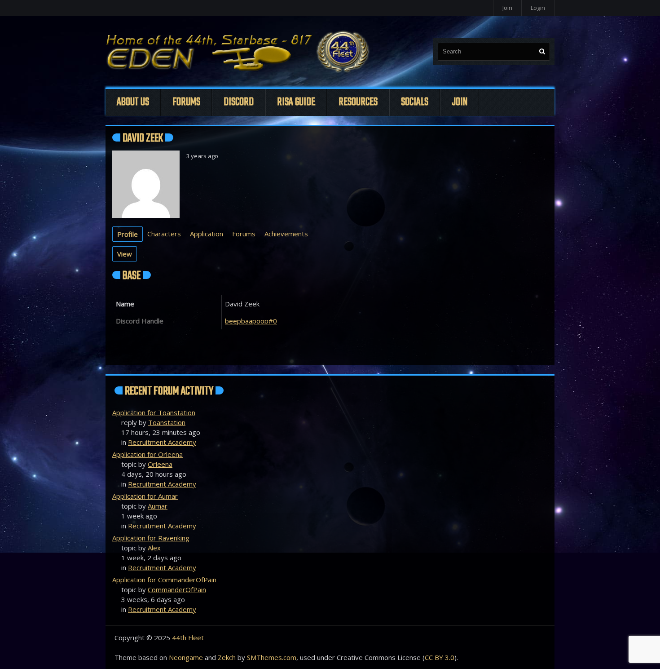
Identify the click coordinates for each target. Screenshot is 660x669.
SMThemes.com (271, 657)
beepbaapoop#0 (251, 320)
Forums (186, 102)
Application (206, 233)
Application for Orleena (147, 454)
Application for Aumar (145, 496)
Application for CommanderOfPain (164, 579)
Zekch (227, 657)
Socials (414, 102)
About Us (133, 102)
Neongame (186, 657)
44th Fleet (188, 637)
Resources (358, 102)
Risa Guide (296, 102)
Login (538, 8)
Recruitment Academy (162, 442)
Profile (127, 234)
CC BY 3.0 (439, 657)
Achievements (286, 233)
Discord (239, 102)
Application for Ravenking (150, 537)
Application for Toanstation (153, 412)
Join (507, 8)
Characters (164, 233)
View (124, 253)
